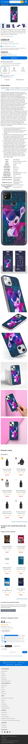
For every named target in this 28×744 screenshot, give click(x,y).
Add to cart (14, 58)
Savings (16, 4)
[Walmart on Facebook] (2, 732)
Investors (3, 677)
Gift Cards (3, 693)
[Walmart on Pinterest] (10, 732)
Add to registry (21, 79)
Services (11, 4)
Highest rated (17, 646)
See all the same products (21, 598)
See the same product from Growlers (19, 521)
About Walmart (4, 671)
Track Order (10, 664)
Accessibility (4, 704)
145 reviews (10, 36)
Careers (3, 673)
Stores (2, 687)
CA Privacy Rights (5, 716)
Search (24, 652)
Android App (4, 727)
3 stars (2, 638)
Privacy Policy (4, 714)
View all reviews (5, 630)
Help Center (22, 662)
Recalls (2, 702)
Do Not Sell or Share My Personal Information (10, 720)
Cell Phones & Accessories (15, 89)
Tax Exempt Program (5, 708)
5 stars (2, 635)
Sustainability (4, 679)
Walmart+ (3, 691)
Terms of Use (4, 712)
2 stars (2, 640)
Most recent (8, 646)
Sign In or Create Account (10, 662)
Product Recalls (4, 706)
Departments (5, 4)
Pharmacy (3, 700)
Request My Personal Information (8, 718)
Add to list (8, 79)
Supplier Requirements (6, 681)
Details (11, 76)
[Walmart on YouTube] (7, 732)
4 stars (2, 637)
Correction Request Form (8, 610)
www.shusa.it (12, 46)
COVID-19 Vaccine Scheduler (7, 698)
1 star (3, 641)
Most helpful (4, 649)
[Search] (22, 2)
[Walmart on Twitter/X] (5, 732)
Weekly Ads (19, 664)
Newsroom (3, 675)
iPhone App (3, 725)
